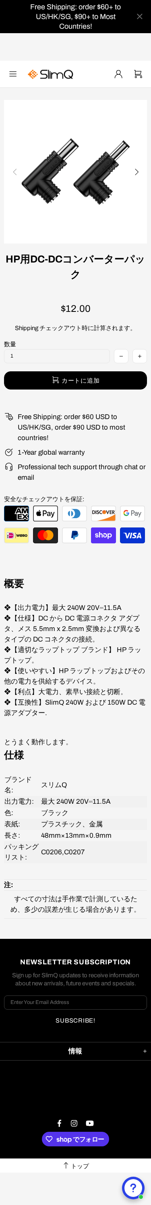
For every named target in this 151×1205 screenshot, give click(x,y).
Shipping (26, 328)
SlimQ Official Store (51, 74)
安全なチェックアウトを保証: (44, 499)
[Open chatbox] (133, 1188)
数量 (10, 344)
